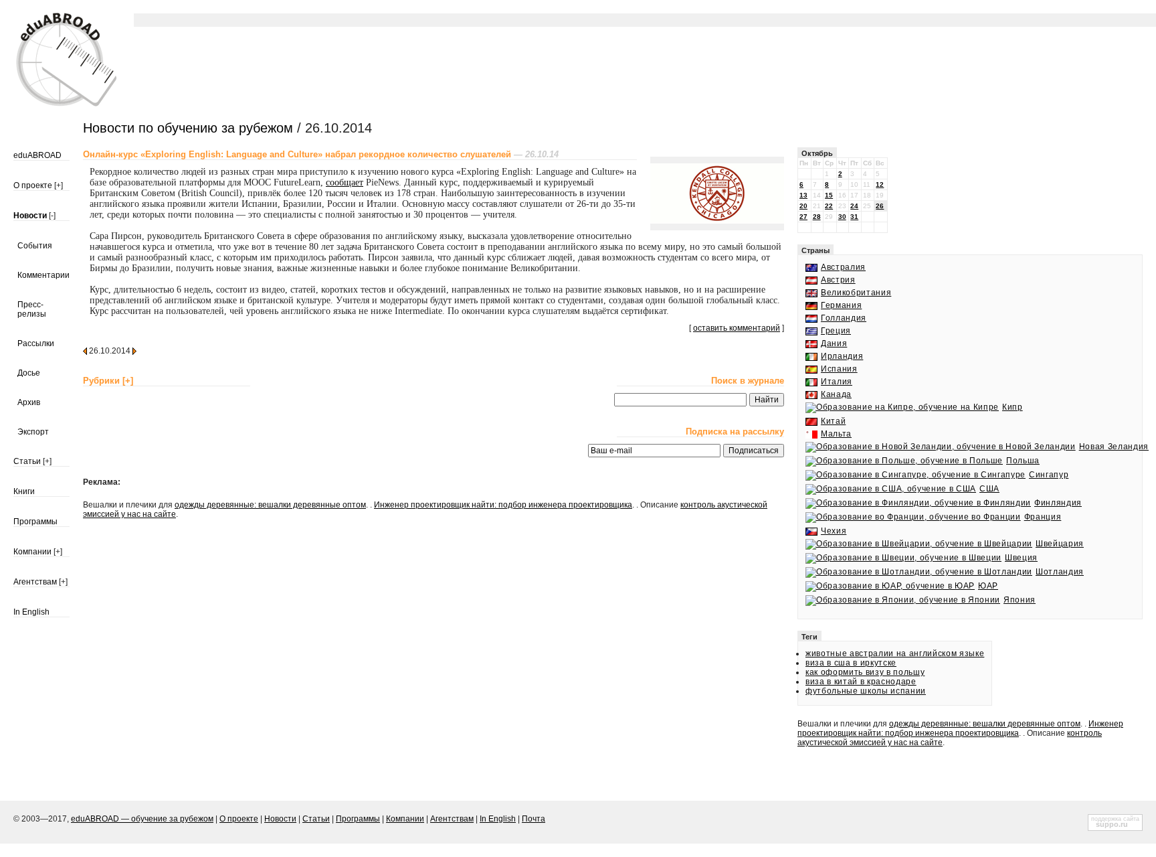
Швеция (1021, 557)
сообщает (344, 182)
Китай (833, 421)
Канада (836, 394)
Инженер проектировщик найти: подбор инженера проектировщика (503, 505)
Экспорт (33, 432)
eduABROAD (37, 155)
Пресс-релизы (31, 309)
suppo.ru (1112, 824)
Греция (836, 330)
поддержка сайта (1115, 818)
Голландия (843, 318)
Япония (1019, 600)
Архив (28, 402)
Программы (35, 521)
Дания (834, 343)
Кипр (1012, 407)
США (989, 488)
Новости (30, 215)
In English (31, 612)
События (34, 245)
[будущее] (134, 350)
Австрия (838, 280)
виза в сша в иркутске (850, 663)
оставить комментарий (736, 328)
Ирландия (842, 356)
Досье (28, 373)
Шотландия (1060, 571)
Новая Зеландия (1114, 446)
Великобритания (856, 292)
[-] (52, 215)
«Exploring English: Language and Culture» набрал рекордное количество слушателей (297, 154)
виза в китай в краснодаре (861, 681)
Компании (32, 551)
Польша (1023, 460)
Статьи (27, 461)
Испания (839, 369)
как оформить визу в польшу (865, 672)
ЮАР (988, 586)
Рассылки (35, 343)
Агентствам (35, 582)
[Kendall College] (717, 221)
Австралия (843, 267)
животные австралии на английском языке (894, 653)
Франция (1042, 517)
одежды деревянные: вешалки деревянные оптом (270, 505)
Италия (836, 381)
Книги (24, 491)
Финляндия (1058, 503)
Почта (533, 819)
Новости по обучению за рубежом (188, 128)
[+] (58, 185)
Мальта (836, 434)
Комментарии (43, 275)
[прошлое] (85, 350)
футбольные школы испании (865, 691)
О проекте (32, 185)
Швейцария (1060, 543)
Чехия (833, 531)
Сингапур (1048, 474)
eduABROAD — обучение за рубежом (142, 819)
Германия (841, 305)
